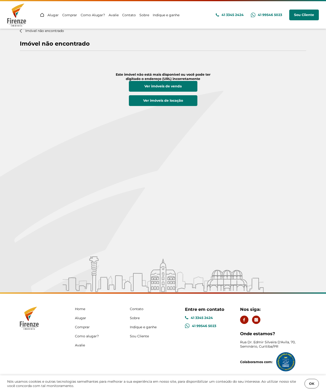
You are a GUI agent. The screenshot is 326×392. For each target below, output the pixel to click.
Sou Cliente (304, 15)
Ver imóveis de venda (163, 86)
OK (311, 383)
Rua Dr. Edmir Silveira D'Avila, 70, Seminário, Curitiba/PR (267, 340)
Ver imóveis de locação (163, 100)
